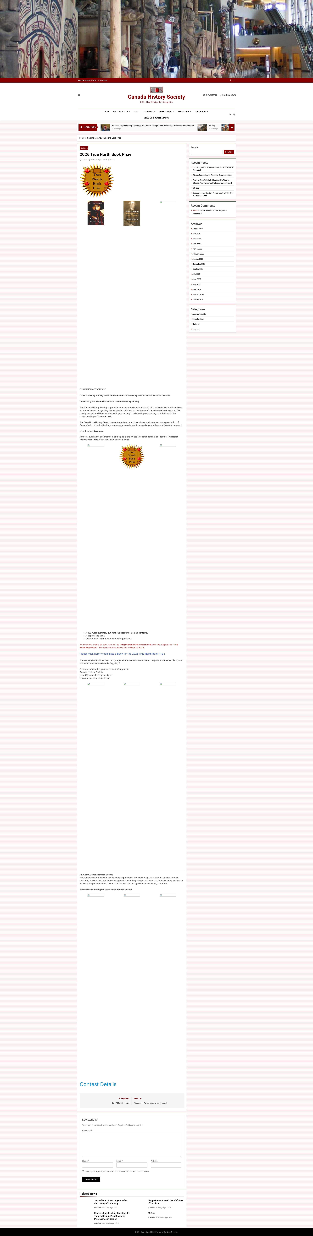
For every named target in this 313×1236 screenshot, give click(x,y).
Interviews (183, 111)
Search (194, 147)
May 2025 (196, 284)
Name (85, 1161)
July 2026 (196, 233)
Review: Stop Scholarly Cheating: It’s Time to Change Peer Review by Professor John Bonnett (112, 1216)
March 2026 (197, 249)
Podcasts (148, 111)
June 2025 (196, 279)
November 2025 (198, 264)
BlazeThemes (172, 1232)
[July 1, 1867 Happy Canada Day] (208, 128)
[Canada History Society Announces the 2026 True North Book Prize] (134, 128)
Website (154, 1161)
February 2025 (198, 294)
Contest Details (98, 1084)
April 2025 (196, 289)
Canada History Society (156, 97)
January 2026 (197, 259)
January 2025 (197, 299)
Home (107, 111)
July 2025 (196, 274)
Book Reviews (165, 111)
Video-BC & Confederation (156, 118)
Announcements (199, 314)
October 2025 (197, 269)
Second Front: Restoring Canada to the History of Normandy (199, 80)
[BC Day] (110, 128)
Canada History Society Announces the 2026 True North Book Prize (171, 126)
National (84, 148)
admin (84, 160)
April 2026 (196, 244)
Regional (196, 329)
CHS (135, 111)
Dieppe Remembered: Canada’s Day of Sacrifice (212, 175)
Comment (87, 1130)
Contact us (200, 111)
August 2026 (197, 228)
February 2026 (198, 254)
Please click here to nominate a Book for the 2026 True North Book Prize (122, 653)
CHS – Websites (120, 111)
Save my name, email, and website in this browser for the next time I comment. (117, 1171)
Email (119, 1161)
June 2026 (196, 239)
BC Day (121, 126)
